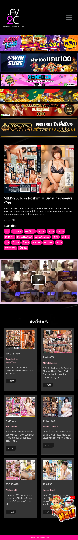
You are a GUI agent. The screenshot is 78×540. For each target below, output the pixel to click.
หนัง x (55, 236)
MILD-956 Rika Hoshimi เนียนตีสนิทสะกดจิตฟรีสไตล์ (38, 200)
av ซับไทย (9, 236)
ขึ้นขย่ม (26, 242)
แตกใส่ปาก (17, 231)
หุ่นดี (7, 231)
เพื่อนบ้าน (23, 248)
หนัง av (60, 231)
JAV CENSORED (24, 236)
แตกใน (51, 231)
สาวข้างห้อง (10, 248)
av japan (48, 242)
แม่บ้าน (59, 242)
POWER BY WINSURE (39, 538)
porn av (36, 242)
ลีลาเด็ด (41, 231)
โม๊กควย (16, 242)
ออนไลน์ (65, 236)
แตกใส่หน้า (29, 231)
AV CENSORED (42, 236)
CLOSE (72, 497)
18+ (7, 242)
